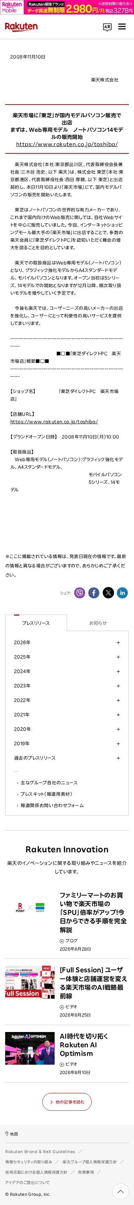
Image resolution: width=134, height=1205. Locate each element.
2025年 (22, 656)
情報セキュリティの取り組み (28, 1162)
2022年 (22, 700)
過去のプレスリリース (35, 758)
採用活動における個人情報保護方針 (36, 1172)
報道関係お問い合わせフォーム (52, 805)
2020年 (22, 729)
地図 (14, 1134)
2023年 (22, 685)
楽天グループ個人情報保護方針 (90, 1162)
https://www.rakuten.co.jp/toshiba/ (67, 144)
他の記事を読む (70, 1102)
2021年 (22, 714)
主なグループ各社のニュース (49, 782)
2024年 (22, 671)
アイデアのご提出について (27, 1182)
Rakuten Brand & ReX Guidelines (40, 1151)
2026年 (22, 642)
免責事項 (86, 1172)
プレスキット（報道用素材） (46, 794)
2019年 (22, 743)
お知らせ (98, 623)
